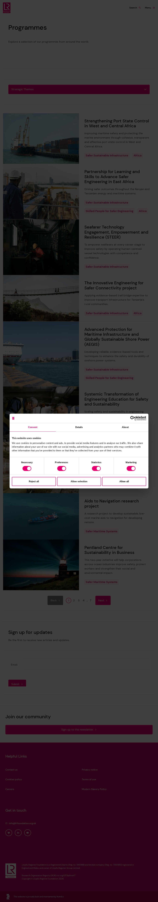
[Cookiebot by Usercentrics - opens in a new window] (132, 418)
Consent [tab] (32, 427)
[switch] (61, 468)
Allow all (124, 481)
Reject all (34, 481)
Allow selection (79, 481)
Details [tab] (79, 427)
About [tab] (125, 427)
